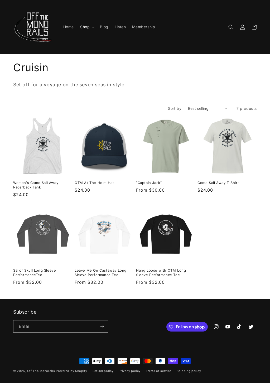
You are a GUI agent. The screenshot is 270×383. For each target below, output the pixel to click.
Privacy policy (130, 371)
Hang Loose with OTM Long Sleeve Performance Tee (161, 272)
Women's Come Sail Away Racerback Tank (35, 185)
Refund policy (103, 371)
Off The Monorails (41, 371)
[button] (87, 26)
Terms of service (158, 371)
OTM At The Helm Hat (94, 183)
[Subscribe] (102, 326)
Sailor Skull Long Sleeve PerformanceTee (34, 272)
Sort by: (175, 108)
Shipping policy (189, 371)
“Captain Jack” (149, 183)
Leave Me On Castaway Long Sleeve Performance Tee (101, 272)
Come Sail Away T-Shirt (218, 183)
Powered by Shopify (71, 371)
